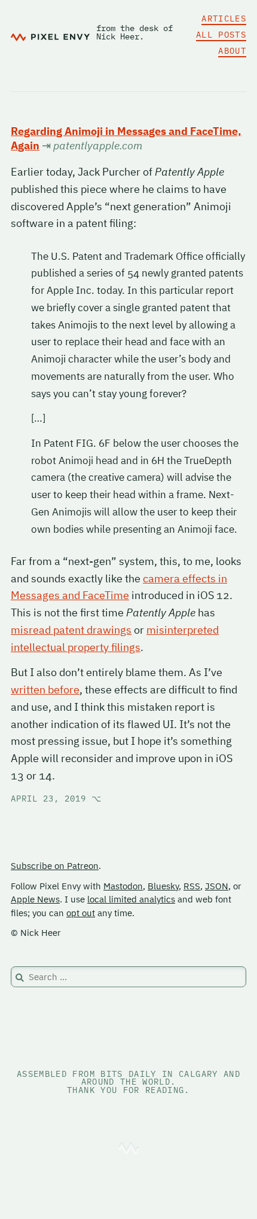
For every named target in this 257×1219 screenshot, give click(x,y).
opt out (80, 913)
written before (45, 689)
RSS (191, 886)
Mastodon (123, 886)
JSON (216, 886)
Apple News (35, 899)
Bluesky (163, 886)
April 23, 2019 (56, 798)
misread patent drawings (71, 630)
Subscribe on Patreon (55, 865)
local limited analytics (131, 899)
